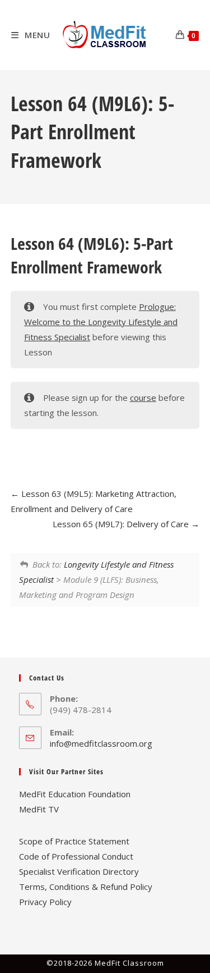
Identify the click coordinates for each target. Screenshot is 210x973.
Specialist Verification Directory (79, 871)
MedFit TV (39, 809)
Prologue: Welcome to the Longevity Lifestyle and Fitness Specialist (101, 321)
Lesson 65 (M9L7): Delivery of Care (122, 523)
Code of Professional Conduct (76, 856)
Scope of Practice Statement (74, 841)
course (143, 397)
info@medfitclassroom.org (101, 743)
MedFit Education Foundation (74, 794)
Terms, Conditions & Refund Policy (85, 886)
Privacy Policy (45, 901)
